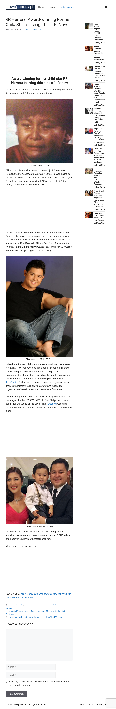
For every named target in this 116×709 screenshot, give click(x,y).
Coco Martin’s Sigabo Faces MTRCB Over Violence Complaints (98, 32)
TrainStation (12, 382)
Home (41, 7)
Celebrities (36, 29)
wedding (52, 403)
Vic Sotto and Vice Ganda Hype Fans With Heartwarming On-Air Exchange (99, 155)
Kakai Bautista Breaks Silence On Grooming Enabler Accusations (99, 53)
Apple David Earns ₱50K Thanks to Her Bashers (99, 216)
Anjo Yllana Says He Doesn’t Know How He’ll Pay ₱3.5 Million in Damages (99, 135)
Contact (90, 704)
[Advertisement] (39, 55)
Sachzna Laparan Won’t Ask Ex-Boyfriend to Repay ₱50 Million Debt (99, 115)
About (81, 704)
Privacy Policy (103, 704)
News (52, 7)
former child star (16, 605)
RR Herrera (56, 605)
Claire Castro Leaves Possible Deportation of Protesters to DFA (99, 72)
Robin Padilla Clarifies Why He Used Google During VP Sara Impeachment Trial (99, 93)
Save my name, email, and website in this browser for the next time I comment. (39, 683)
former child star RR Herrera (37, 605)
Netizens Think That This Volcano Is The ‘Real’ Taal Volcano (35, 617)
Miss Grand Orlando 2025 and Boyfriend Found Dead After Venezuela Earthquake (99, 198)
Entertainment (67, 7)
